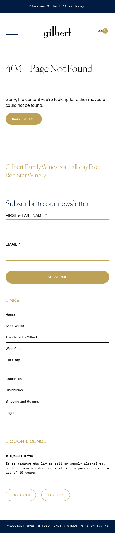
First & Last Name (25, 215)
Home (10, 315)
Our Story (13, 360)
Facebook (55, 495)
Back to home (23, 119)
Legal (10, 413)
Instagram (21, 495)
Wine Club (13, 349)
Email (11, 244)
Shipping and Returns (22, 402)
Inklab (102, 526)
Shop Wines (15, 326)
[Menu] (15, 32)
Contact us (14, 379)
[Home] (57, 32)
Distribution (14, 390)
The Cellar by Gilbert (21, 337)
